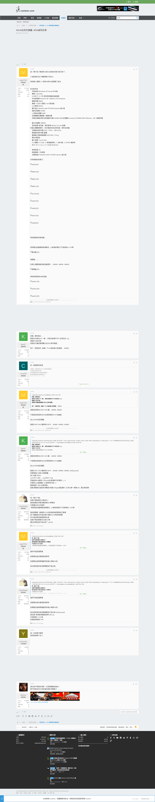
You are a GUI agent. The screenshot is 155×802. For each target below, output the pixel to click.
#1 (136, 69)
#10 (136, 684)
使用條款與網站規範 (111, 727)
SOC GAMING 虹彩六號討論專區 (39, 702)
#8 (136, 579)
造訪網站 (26, 520)
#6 (136, 495)
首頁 (131, 727)
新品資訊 (52, 764)
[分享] (134, 69)
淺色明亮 (24, 727)
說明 (127, 727)
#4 (136, 392)
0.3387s (40, 793)
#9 (136, 630)
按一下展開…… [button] (84, 452)
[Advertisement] (77, 47)
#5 (136, 437)
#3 (136, 362)
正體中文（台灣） (33, 727)
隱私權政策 (121, 727)
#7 (136, 533)
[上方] (133, 727)
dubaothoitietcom (40, 743)
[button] (28, 18)
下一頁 (23, 64)
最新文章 (53, 735)
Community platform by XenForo (32, 791)
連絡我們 (102, 727)
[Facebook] (138, 792)
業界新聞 (52, 744)
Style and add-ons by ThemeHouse (59, 791)
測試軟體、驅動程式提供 (56, 754)
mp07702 (20, 33)
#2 (136, 333)
